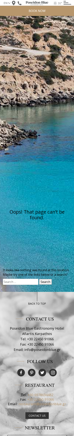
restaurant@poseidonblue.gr (42, 404)
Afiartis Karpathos (37, 333)
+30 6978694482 (40, 395)
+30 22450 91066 (40, 339)
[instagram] (53, 372)
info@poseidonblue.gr (42, 349)
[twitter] (42, 372)
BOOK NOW (37, 11)
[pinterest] (31, 372)
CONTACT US (37, 415)
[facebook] (21, 372)
